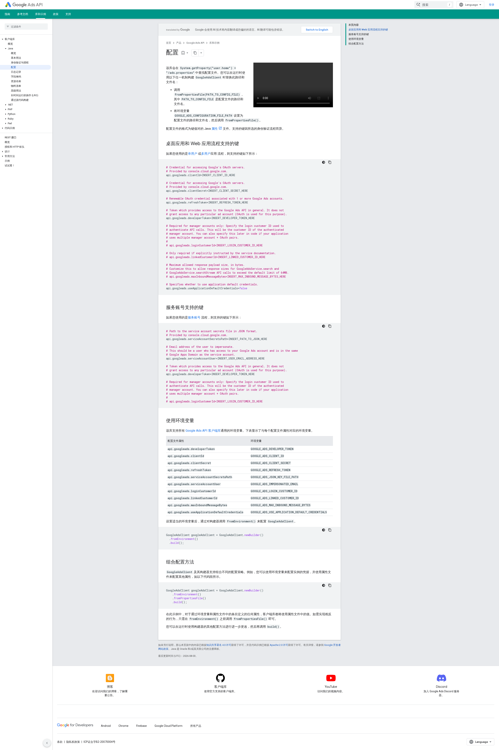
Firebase (141, 725)
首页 (168, 42)
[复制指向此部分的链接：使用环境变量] (198, 421)
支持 (68, 14)
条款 (60, 741)
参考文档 (22, 14)
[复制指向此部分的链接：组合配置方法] (198, 562)
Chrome (123, 725)
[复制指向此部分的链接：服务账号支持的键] (207, 307)
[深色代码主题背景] (323, 162)
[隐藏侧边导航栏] (47, 743)
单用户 (192, 153)
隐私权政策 (73, 741)
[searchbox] (26, 26)
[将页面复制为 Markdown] (195, 53)
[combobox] (433, 4)
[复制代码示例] (330, 162)
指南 (7, 14)
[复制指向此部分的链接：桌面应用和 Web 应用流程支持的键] (243, 144)
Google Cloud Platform (168, 725)
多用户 (206, 153)
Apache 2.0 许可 (279, 644)
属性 (214, 128)
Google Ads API (195, 42)
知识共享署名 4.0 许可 (218, 644)
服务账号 (194, 317)
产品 (178, 42)
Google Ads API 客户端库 (203, 430)
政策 (55, 14)
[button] (25, 39)
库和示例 (40, 14)
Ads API (35, 4)
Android (106, 725)
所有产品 (195, 725)
